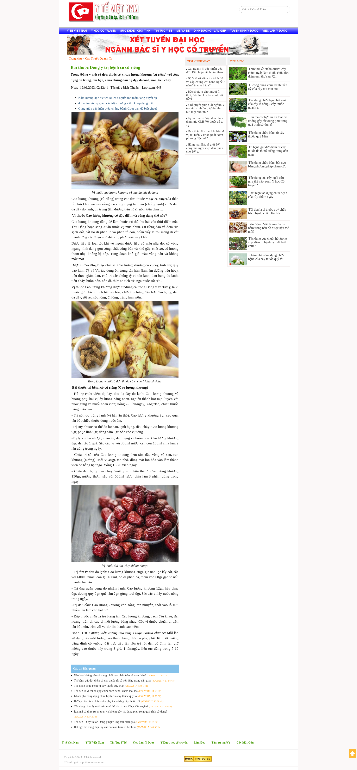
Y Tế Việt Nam (95, 742)
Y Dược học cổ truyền (174, 742)
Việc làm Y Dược (274, 30)
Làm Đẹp (199, 742)
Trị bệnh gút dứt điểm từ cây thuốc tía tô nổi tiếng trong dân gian (124, 680)
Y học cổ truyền (103, 30)
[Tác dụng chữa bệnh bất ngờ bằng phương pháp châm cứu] (238, 171)
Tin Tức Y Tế (163, 30)
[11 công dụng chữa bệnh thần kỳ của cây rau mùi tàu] (238, 94)
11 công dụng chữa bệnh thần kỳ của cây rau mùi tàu (267, 87)
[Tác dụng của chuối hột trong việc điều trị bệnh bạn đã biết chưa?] (238, 249)
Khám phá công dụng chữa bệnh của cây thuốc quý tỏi (117, 696)
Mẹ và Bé (183, 30)
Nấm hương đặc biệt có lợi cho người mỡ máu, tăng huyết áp (117, 97)
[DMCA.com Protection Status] (198, 760)
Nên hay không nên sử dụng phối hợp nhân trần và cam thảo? (121, 675)
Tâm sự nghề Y (221, 742)
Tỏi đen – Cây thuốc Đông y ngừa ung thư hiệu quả (116, 721)
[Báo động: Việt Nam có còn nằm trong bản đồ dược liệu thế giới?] (238, 231)
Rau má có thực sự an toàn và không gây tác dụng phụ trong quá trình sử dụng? (267, 120)
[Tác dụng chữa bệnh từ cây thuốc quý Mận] (238, 141)
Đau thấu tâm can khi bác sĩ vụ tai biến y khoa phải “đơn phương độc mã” (205, 135)
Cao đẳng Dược (94, 265)
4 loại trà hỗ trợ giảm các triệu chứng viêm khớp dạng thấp (116, 103)
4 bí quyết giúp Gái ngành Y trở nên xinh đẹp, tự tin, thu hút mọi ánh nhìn (205, 108)
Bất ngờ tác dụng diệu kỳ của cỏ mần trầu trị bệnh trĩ (117, 727)
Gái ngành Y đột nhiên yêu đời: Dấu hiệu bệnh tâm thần (204, 70)
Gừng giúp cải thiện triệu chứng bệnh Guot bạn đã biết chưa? (117, 108)
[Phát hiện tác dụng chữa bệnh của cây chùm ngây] (238, 203)
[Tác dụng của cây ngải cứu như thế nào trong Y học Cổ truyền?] (238, 187)
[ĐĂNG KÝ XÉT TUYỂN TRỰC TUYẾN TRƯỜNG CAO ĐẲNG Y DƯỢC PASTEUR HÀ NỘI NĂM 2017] (167, 53)
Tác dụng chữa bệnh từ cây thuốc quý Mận (111, 685)
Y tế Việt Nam (77, 30)
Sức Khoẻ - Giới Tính (135, 30)
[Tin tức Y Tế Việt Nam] (104, 21)
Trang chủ (75, 58)
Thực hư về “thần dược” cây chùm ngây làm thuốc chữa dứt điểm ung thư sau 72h (268, 72)
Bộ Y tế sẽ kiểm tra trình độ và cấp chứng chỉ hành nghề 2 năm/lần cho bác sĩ (205, 82)
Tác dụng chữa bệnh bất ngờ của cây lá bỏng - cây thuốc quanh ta (267, 103)
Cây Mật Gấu (245, 742)
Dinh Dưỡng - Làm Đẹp (210, 30)
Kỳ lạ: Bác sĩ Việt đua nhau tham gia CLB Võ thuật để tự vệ (204, 121)
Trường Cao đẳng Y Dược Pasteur (131, 633)
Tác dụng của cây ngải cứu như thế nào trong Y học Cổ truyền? (123, 706)
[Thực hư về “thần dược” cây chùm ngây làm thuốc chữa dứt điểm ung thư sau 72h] (238, 79)
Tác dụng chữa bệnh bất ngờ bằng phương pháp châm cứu (267, 164)
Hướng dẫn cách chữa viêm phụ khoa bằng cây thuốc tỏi (118, 701)
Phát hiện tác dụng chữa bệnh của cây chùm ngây (267, 194)
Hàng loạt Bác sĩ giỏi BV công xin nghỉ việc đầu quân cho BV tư (204, 148)
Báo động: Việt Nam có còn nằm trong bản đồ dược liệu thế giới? (268, 227)
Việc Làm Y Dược (143, 742)
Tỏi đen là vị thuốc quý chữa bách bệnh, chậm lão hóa (117, 690)
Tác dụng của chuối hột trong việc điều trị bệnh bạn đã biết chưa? (267, 242)
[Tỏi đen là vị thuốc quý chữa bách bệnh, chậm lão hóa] (238, 218)
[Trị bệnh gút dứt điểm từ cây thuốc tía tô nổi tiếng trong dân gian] (238, 156)
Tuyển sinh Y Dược (244, 30)
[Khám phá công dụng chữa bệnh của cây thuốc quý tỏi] (238, 264)
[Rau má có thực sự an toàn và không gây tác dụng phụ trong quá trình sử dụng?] (238, 126)
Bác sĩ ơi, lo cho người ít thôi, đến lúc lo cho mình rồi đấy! (204, 95)
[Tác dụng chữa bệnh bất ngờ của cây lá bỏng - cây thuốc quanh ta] (238, 111)
